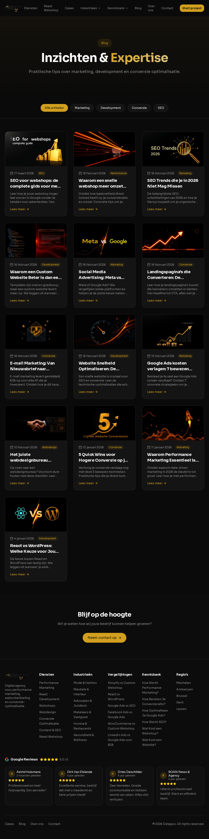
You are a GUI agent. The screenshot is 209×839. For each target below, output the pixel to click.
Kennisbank (116, 8)
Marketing (82, 108)
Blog (138, 8)
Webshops (47, 705)
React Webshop (51, 8)
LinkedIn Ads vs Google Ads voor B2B (120, 740)
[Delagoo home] (14, 8)
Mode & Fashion (85, 683)
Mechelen (183, 683)
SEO (161, 108)
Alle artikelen (54, 108)
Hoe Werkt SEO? (154, 722)
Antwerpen (184, 689)
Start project (192, 8)
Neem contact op (102, 638)
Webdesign (47, 712)
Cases (69, 8)
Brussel (181, 696)
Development (111, 108)
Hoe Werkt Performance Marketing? (151, 687)
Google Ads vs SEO (122, 705)
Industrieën (88, 8)
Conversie (139, 108)
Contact (167, 8)
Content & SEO (50, 730)
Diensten (30, 8)
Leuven (181, 709)
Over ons (151, 8)
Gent (179, 702)
